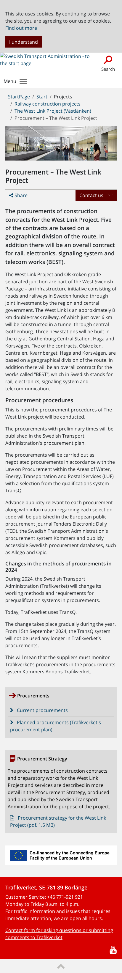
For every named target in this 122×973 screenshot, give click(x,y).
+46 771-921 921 (65, 897)
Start (41, 96)
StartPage (19, 96)
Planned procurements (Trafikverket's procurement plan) (55, 726)
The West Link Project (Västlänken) (53, 111)
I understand (23, 42)
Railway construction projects (48, 103)
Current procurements (42, 710)
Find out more (21, 28)
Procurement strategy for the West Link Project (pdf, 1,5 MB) (58, 821)
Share (20, 195)
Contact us (91, 195)
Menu (10, 81)
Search (108, 69)
